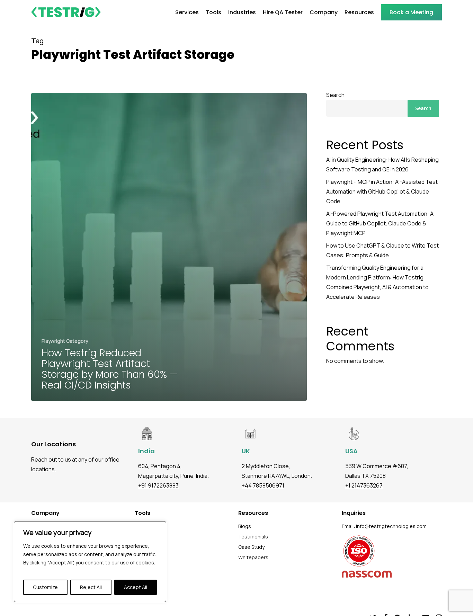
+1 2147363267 (364, 485)
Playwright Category (65, 341)
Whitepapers (253, 557)
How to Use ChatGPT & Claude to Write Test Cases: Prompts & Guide (382, 250)
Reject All (91, 587)
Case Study (251, 547)
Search (335, 95)
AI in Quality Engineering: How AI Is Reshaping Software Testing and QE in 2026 (382, 164)
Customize (45, 587)
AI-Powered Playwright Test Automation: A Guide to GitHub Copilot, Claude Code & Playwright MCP (380, 223)
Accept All (135, 587)
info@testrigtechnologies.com (391, 526)
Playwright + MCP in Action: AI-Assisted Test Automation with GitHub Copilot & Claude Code (382, 191)
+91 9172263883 (158, 485)
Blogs (244, 526)
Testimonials (253, 536)
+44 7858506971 (263, 485)
